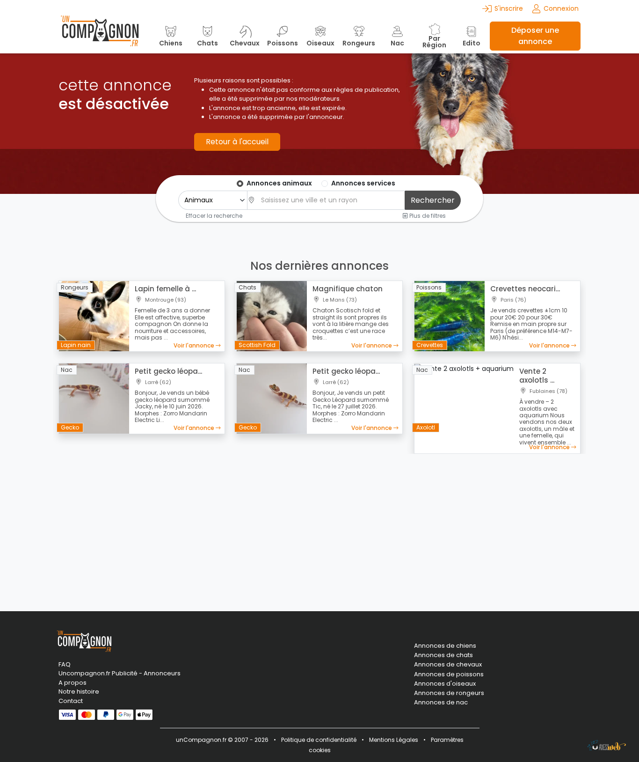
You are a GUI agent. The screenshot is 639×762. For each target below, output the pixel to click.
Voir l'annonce (195, 345)
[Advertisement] (319, 526)
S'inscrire (508, 8)
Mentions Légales (393, 740)
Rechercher (433, 200)
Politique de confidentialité (318, 740)
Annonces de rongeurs (449, 693)
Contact (70, 700)
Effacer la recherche (214, 215)
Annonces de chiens (445, 646)
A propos (72, 682)
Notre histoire (78, 691)
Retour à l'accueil (237, 141)
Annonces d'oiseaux (445, 684)
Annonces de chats (443, 655)
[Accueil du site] (99, 36)
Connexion (561, 8)
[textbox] (330, 200)
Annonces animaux (279, 183)
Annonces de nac (441, 702)
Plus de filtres (427, 215)
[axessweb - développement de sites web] (607, 745)
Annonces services (363, 183)
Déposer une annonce (535, 36)
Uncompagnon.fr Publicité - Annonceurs (119, 673)
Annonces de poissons (449, 674)
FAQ (64, 664)
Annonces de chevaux (448, 664)
